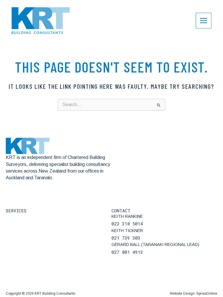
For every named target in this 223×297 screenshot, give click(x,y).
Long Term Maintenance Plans (36, 266)
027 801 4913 (127, 252)
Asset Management (26, 286)
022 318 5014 (127, 224)
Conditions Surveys (25, 276)
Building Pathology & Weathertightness (46, 216)
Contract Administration (30, 256)
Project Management (27, 246)
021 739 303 (126, 238)
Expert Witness (21, 226)
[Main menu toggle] (203, 20)
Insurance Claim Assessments (36, 236)
